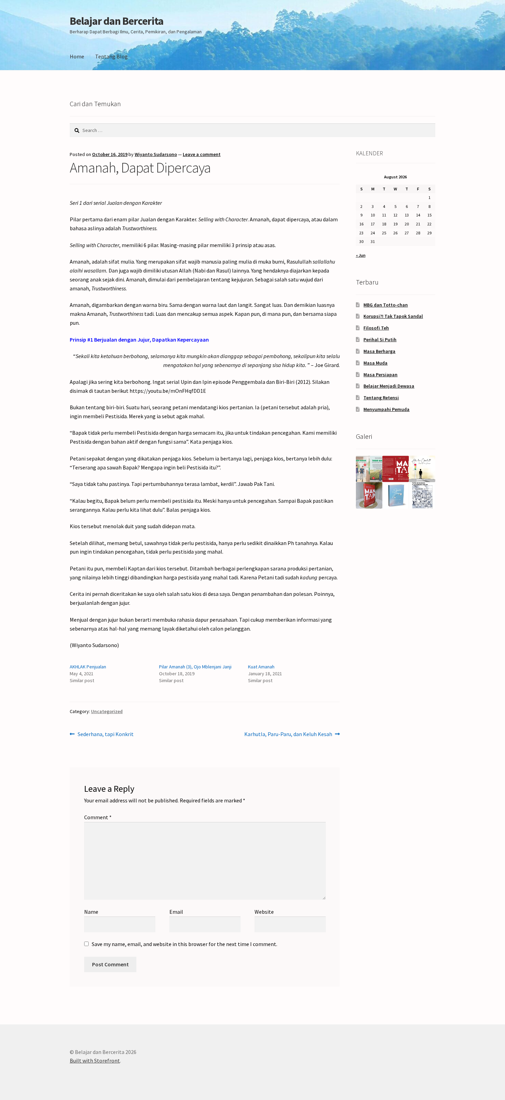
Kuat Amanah (261, 667)
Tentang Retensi (381, 398)
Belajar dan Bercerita (117, 21)
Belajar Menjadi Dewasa (388, 386)
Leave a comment (202, 154)
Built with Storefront (95, 1060)
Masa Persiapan (380, 374)
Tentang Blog (111, 56)
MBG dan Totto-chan (385, 305)
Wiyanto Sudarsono (156, 154)
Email (176, 911)
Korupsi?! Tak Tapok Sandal (393, 316)
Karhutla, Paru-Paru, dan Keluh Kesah (288, 734)
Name (91, 911)
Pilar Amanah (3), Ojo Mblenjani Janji (195, 667)
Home (77, 56)
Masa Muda (375, 363)
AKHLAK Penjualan (88, 667)
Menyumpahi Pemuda (386, 409)
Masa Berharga (379, 351)
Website (264, 911)
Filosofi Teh (376, 328)
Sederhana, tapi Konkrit (105, 734)
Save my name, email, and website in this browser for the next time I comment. (184, 944)
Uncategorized (107, 711)
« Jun (361, 255)
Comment (98, 817)
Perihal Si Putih (379, 339)
